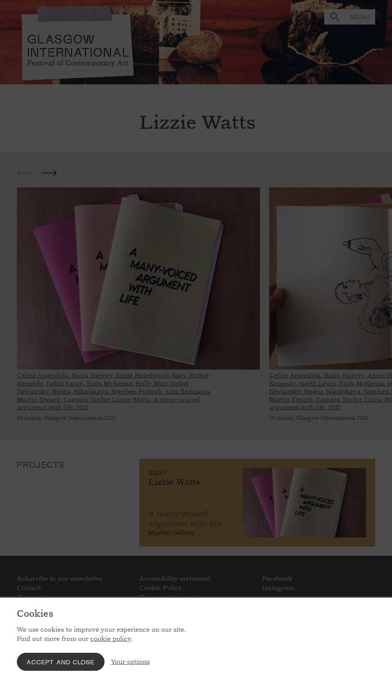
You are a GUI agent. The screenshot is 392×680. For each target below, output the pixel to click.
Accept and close (60, 661)
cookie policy (110, 638)
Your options (130, 661)
